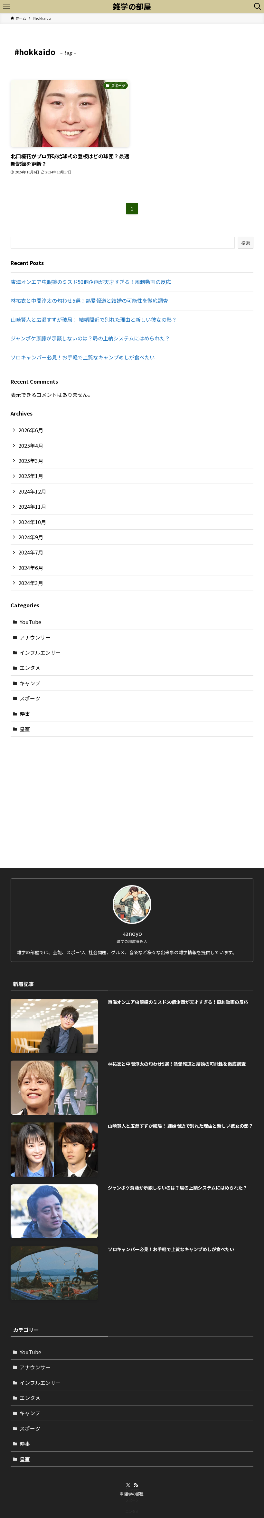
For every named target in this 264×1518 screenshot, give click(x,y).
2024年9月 (30, 537)
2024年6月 (30, 568)
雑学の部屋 (132, 6)
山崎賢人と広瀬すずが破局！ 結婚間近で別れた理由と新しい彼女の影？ (94, 319)
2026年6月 (30, 430)
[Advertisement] (132, 792)
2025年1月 (30, 476)
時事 (25, 714)
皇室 (25, 729)
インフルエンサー (40, 652)
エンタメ (30, 667)
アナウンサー (35, 637)
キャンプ (30, 683)
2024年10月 (32, 522)
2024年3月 (30, 583)
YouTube (30, 622)
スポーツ (30, 698)
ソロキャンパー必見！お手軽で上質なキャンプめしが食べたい (83, 357)
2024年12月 (32, 491)
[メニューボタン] (6, 6)
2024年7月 (30, 552)
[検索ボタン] (257, 6)
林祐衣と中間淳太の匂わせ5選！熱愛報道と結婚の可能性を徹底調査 (89, 300)
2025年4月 (30, 445)
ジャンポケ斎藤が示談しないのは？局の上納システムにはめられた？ (90, 338)
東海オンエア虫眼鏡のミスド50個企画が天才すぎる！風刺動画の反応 (91, 282)
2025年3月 (30, 461)
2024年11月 (32, 506)
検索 (245, 243)
